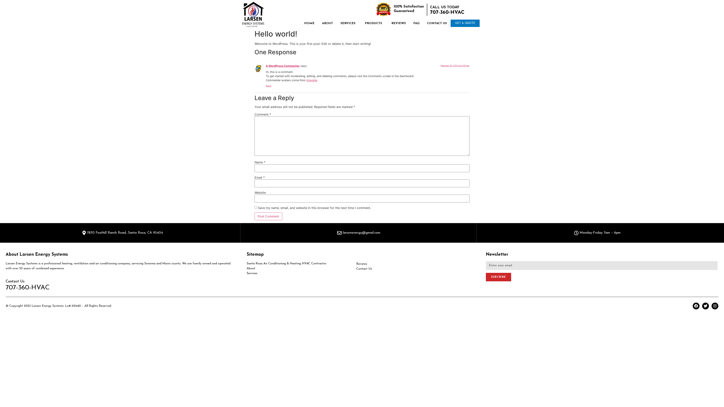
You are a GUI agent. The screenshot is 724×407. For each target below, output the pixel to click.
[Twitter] (705, 306)
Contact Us (437, 23)
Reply (268, 86)
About (327, 23)
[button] (465, 23)
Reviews (398, 23)
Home (309, 23)
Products (373, 23)
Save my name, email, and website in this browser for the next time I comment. (314, 207)
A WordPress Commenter (283, 65)
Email (260, 177)
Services (348, 23)
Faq (416, 23)
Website (260, 192)
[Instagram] (715, 306)
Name (260, 162)
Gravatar (311, 80)
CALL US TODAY (444, 7)
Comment (263, 114)
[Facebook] (696, 306)
